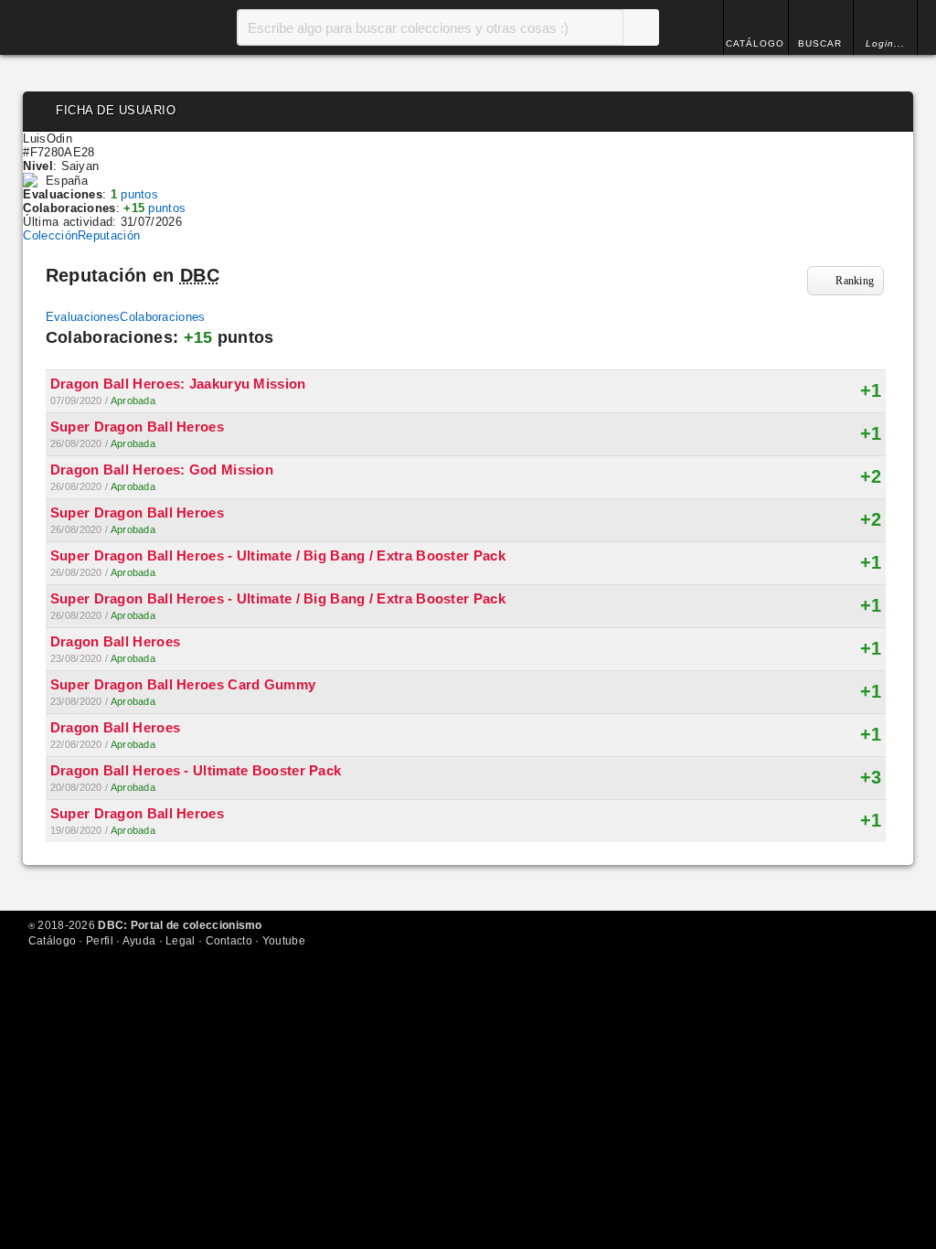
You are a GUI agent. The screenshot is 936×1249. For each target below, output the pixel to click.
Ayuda (139, 940)
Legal (180, 940)
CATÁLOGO (755, 43)
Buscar (640, 27)
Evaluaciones (83, 317)
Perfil (99, 940)
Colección (50, 235)
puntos (134, 194)
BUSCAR (820, 43)
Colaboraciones (162, 317)
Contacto (229, 940)
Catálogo (52, 940)
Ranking (854, 280)
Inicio (96, 27)
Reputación (109, 235)
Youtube (283, 940)
